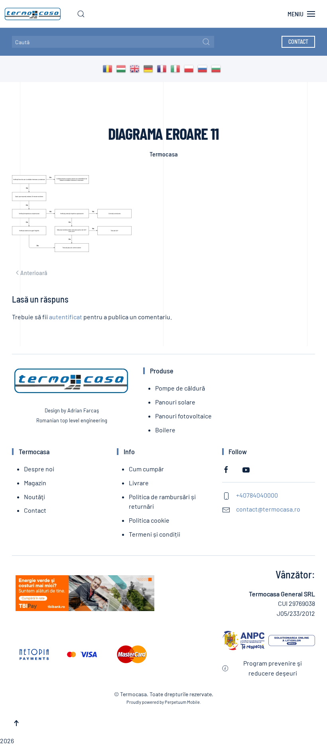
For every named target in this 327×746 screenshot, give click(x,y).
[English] (136, 68)
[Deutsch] (150, 68)
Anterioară (33, 272)
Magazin (35, 482)
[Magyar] (123, 68)
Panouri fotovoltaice (183, 416)
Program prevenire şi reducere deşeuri (272, 668)
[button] (81, 14)
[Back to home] (30, 14)
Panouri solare (175, 402)
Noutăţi (34, 496)
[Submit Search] (206, 42)
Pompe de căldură (180, 388)
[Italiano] (177, 68)
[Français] (163, 68)
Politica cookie (149, 520)
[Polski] (190, 68)
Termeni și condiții (154, 534)
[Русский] (204, 68)
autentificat (65, 316)
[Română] (109, 68)
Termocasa (164, 154)
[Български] (218, 68)
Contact (298, 41)
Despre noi (39, 469)
